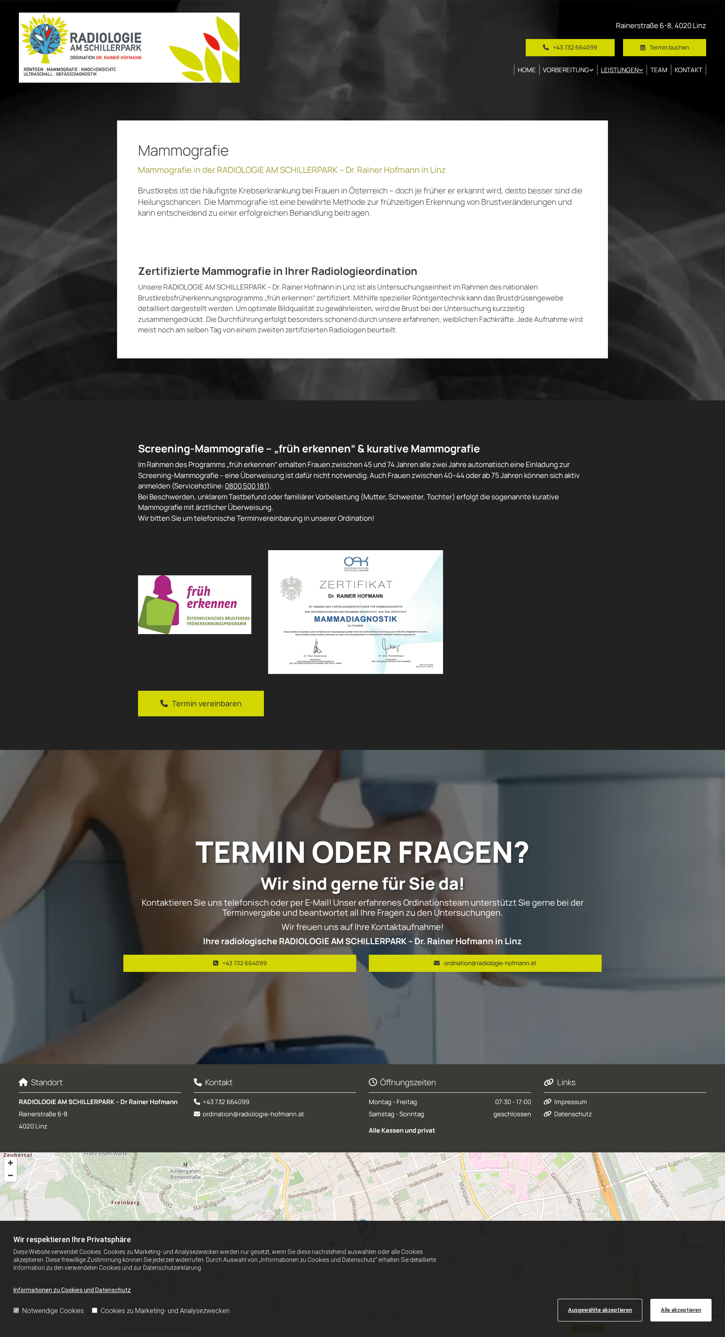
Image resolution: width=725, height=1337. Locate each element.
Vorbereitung (566, 69)
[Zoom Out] (10, 1175)
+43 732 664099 (226, 1101)
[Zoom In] (10, 1163)
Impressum (570, 1101)
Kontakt (688, 69)
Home (527, 69)
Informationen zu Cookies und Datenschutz (72, 1290)
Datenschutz (573, 1114)
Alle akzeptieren (681, 1310)
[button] (664, 47)
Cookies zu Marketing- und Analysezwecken (165, 1311)
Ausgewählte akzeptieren (600, 1310)
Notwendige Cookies (53, 1311)
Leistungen (620, 69)
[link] (568, 70)
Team (659, 69)
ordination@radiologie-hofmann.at (253, 1114)
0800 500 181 (246, 486)
